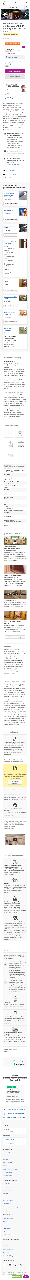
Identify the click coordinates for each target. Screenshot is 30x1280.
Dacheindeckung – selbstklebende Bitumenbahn (9, 195)
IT (25, 1274)
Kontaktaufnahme (7, 1234)
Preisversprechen (7, 1175)
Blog (4, 1231)
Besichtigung (6, 1228)
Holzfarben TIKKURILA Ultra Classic (10, 242)
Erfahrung (5, 1224)
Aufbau (4, 1210)
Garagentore (6, 1203)
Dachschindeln (7, 1197)
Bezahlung (5, 1155)
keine (7, 246)
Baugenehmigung (7, 1183)
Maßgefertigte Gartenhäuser (10, 1169)
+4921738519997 (13, 87)
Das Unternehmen (8, 1218)
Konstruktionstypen (8, 1190)
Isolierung (5, 1193)
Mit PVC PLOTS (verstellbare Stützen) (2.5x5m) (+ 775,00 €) (10, 344)
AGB (4, 1242)
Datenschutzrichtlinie (8, 1246)
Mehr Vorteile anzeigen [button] (15, 637)
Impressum (6, 1252)
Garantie (5, 1165)
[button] (27, 7)
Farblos (6, 281)
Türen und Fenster (8, 1200)
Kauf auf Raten (12, 57)
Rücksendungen (7, 1172)
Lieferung (5, 1159)
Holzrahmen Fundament (7, 329)
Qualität (5, 1221)
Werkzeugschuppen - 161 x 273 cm (10, 313)
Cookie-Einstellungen (8, 1256)
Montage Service (7, 1162)
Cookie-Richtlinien (7, 1249)
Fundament (6, 1187)
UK (20, 1274)
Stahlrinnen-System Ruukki (9, 226)
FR (23, 1274)
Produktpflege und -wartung (10, 1207)
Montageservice (8, 210)
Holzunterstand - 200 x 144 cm (10, 297)
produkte (13, 7)
